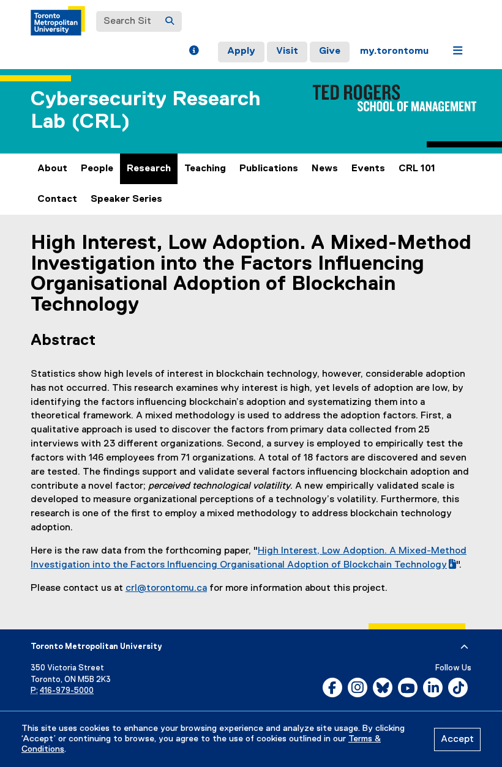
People (97, 169)
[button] (194, 52)
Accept (457, 739)
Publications (268, 169)
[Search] (169, 21)
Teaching (205, 169)
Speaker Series (126, 199)
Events (368, 169)
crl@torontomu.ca (166, 588)
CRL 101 (417, 169)
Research (149, 169)
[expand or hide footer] (464, 647)
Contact (57, 199)
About (52, 169)
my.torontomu (394, 51)
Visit (287, 51)
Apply (241, 51)
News (325, 169)
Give (329, 51)
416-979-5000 (67, 691)
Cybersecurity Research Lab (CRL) (146, 110)
